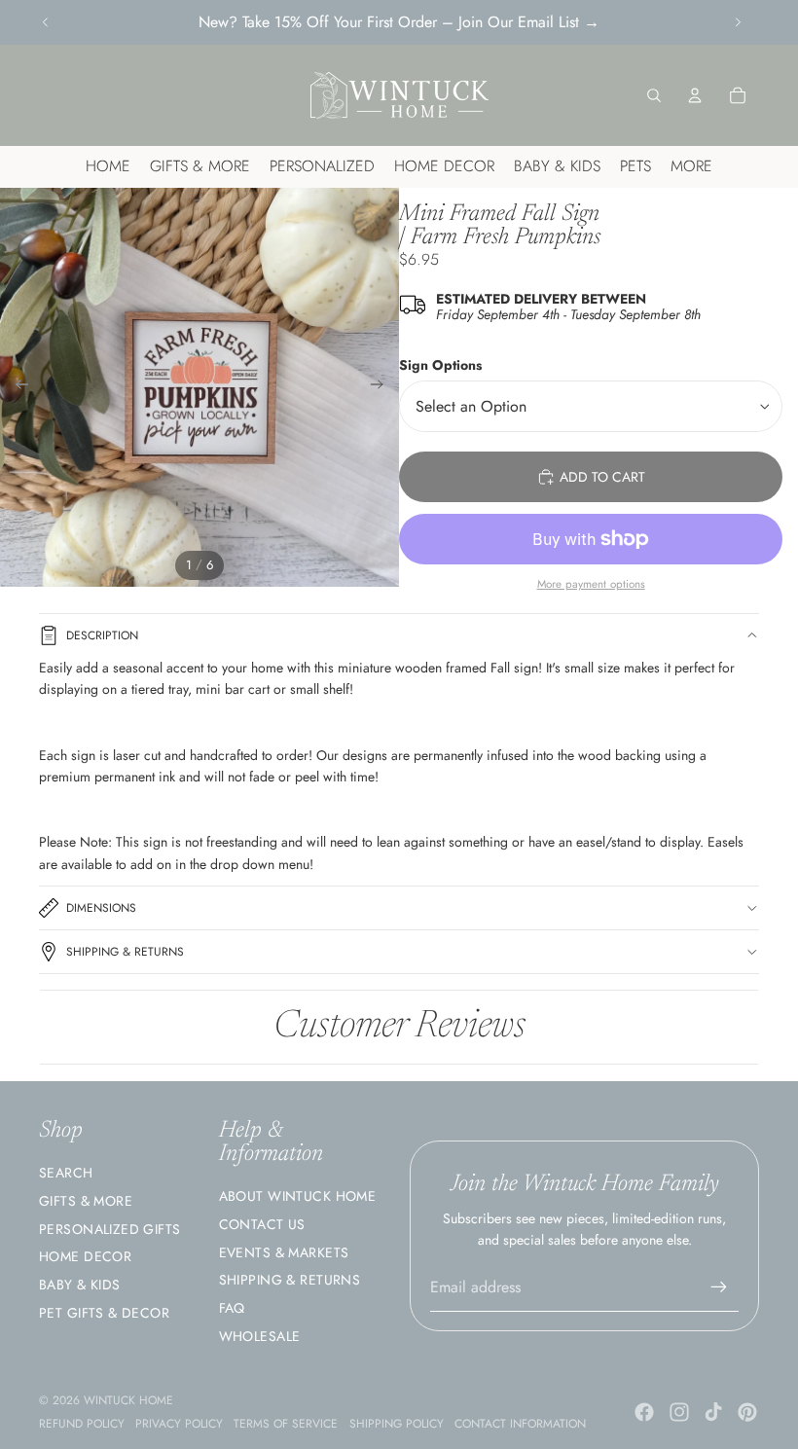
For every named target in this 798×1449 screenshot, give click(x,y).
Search (66, 1172)
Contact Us (262, 1224)
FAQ (232, 1308)
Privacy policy (179, 1423)
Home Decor (85, 1256)
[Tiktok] (713, 1412)
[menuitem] (691, 167)
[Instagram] (679, 1412)
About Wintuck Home (298, 1196)
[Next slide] (737, 22)
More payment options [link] (591, 584)
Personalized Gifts (110, 1229)
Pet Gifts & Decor (104, 1312)
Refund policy (82, 1423)
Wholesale (260, 1336)
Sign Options (440, 365)
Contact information (520, 1423)
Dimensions (101, 908)
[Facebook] (644, 1412)
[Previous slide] (45, 22)
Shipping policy (396, 1423)
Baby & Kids (80, 1284)
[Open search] (654, 95)
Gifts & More (85, 1201)
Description (102, 635)
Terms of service (286, 1423)
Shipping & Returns (125, 951)
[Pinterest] (747, 1412)
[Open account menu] (694, 95)
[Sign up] (719, 1287)
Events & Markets (284, 1252)
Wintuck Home (128, 1400)
